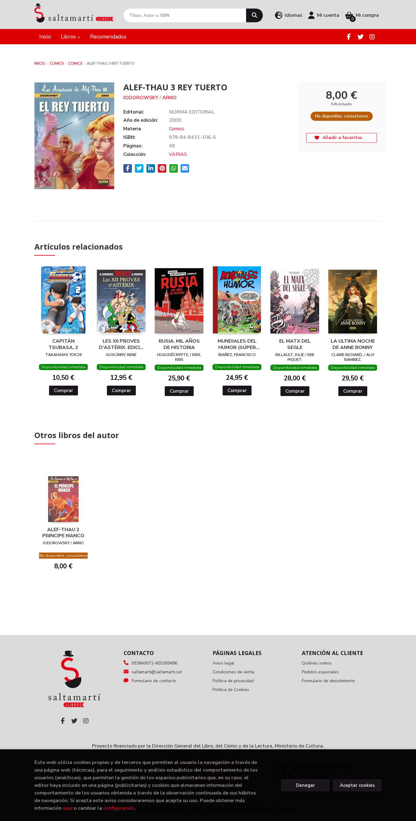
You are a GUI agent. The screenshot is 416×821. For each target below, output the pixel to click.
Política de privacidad (233, 681)
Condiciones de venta (233, 672)
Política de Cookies (231, 690)
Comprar (63, 390)
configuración (118, 808)
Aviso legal (223, 663)
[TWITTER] (360, 37)
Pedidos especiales (320, 672)
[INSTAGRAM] (372, 37)
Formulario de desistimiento (328, 681)
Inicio (39, 63)
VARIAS (178, 154)
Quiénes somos (317, 663)
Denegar (305, 785)
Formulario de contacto (154, 681)
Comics (57, 63)
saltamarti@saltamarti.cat (157, 672)
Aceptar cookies (357, 785)
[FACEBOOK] (349, 37)
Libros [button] (69, 36)
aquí (67, 808)
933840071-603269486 (154, 663)
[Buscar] (254, 15)
